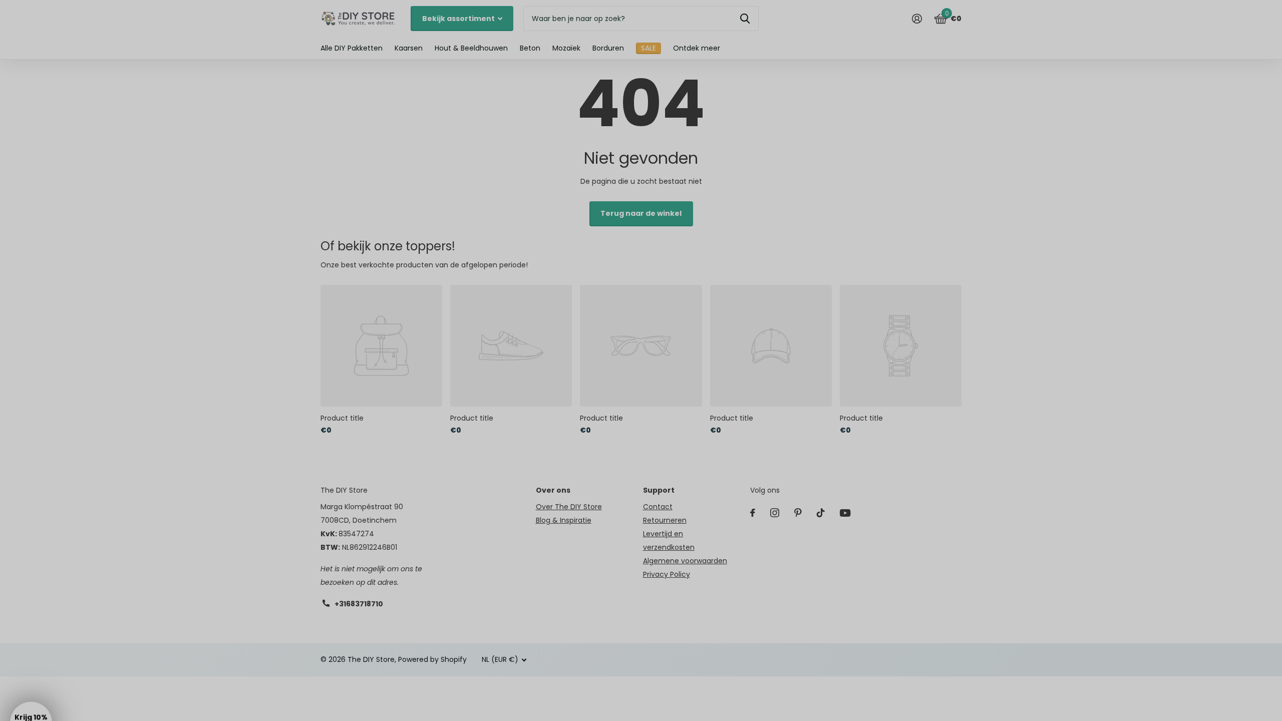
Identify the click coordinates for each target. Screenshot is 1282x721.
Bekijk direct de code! (641, 383)
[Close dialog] (739, 255)
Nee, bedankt (641, 417)
